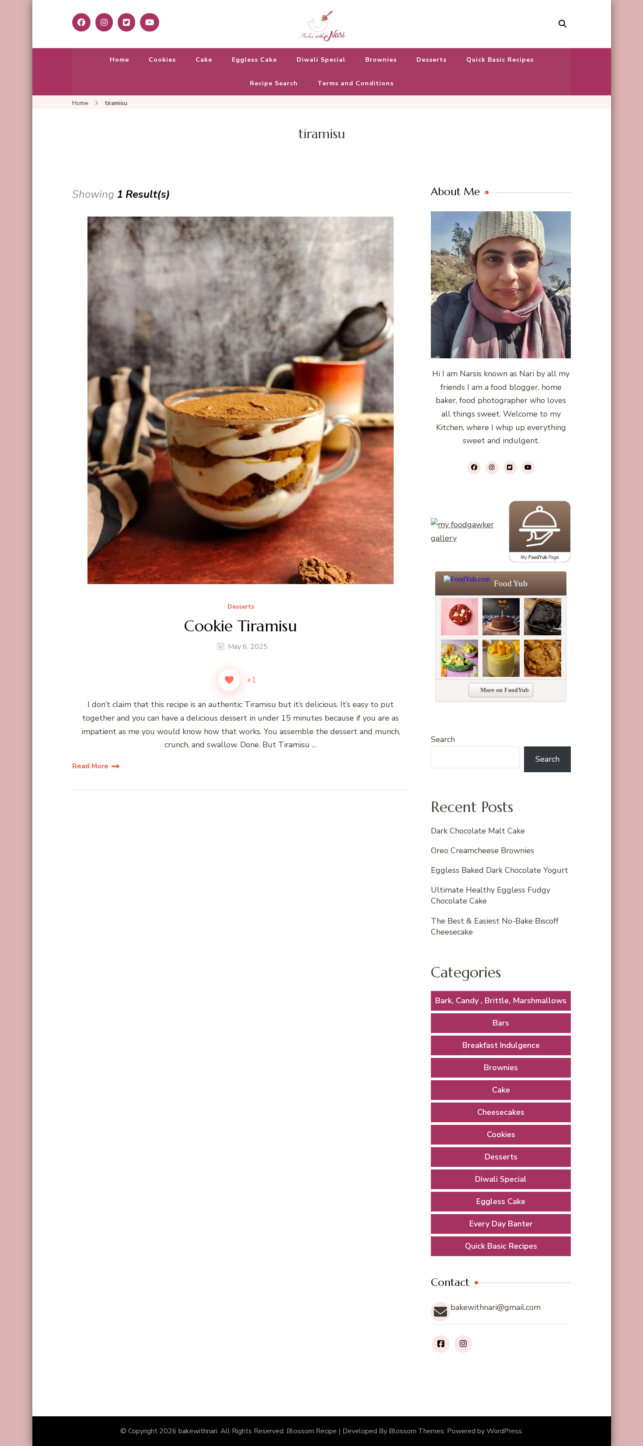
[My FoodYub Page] (540, 532)
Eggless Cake (254, 60)
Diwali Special (321, 60)
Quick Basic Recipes (500, 60)
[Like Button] (229, 680)
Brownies (381, 60)
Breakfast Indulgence (501, 1045)
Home (119, 60)
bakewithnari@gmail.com (496, 1307)
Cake (204, 60)
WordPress (504, 1431)
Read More (90, 766)
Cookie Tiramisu (240, 625)
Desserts (431, 60)
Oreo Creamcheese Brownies (482, 850)
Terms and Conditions (356, 83)
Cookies (162, 60)
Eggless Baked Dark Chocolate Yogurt (499, 870)
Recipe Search (274, 83)
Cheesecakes (500, 1112)
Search (443, 739)
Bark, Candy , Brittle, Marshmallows (500, 1000)
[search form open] (562, 23)
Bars (501, 1023)
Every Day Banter (501, 1223)
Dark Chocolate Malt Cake (478, 831)
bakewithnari (197, 1431)
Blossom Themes (416, 1431)
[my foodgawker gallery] (463, 531)
